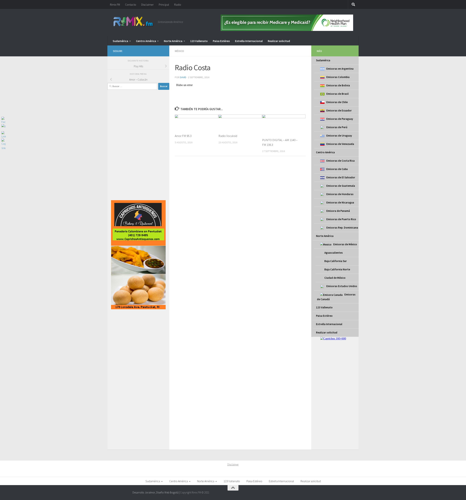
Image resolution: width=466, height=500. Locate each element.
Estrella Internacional (249, 41)
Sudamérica (120, 41)
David (183, 77)
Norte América (173, 41)
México (179, 51)
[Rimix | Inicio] (133, 21)
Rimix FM (115, 4)
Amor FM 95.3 (183, 136)
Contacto (130, 4)
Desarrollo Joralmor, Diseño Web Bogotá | (156, 492)
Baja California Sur (335, 261)
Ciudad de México (334, 277)
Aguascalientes (333, 252)
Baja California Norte (337, 269)
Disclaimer (147, 4)
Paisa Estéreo (221, 41)
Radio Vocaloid (227, 136)
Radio (177, 4)
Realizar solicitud (279, 41)
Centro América (146, 41)
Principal (164, 4)
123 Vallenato (199, 41)
